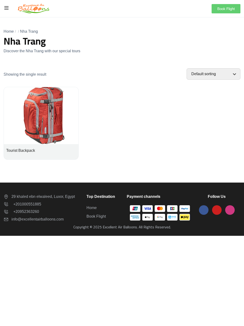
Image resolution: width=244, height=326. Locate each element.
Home (9, 31)
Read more (41, 118)
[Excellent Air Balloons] (33, 8)
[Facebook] (203, 210)
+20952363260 (25, 212)
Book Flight (96, 216)
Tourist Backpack (20, 150)
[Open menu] (7, 8)
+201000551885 (26, 204)
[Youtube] (217, 210)
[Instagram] (230, 210)
